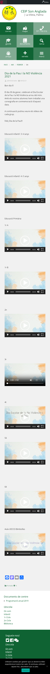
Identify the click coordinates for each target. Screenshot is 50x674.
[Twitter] (7, 640)
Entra (46, 2)
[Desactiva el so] (38, 158)
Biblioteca (8, 623)
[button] (25, 149)
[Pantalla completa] (42, 158)
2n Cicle (7, 620)
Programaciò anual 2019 (17, 600)
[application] (25, 149)
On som (7, 611)
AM (12, 65)
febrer (20, 65)
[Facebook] (11, 640)
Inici (6, 65)
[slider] (23, 158)
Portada (10, 586)
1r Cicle (7, 617)
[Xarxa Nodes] (16, 640)
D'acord (26, 670)
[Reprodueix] (8, 158)
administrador (12, 81)
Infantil (7, 614)
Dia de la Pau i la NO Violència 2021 (23, 74)
